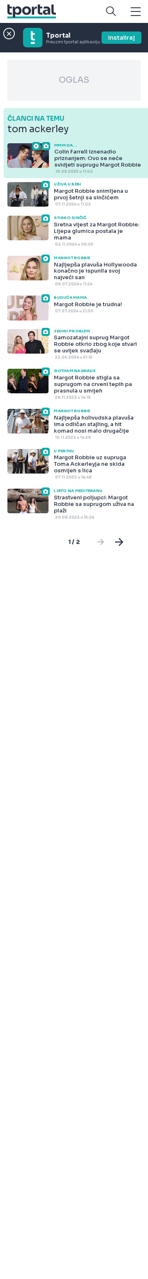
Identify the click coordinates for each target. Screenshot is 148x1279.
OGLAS (74, 80)
